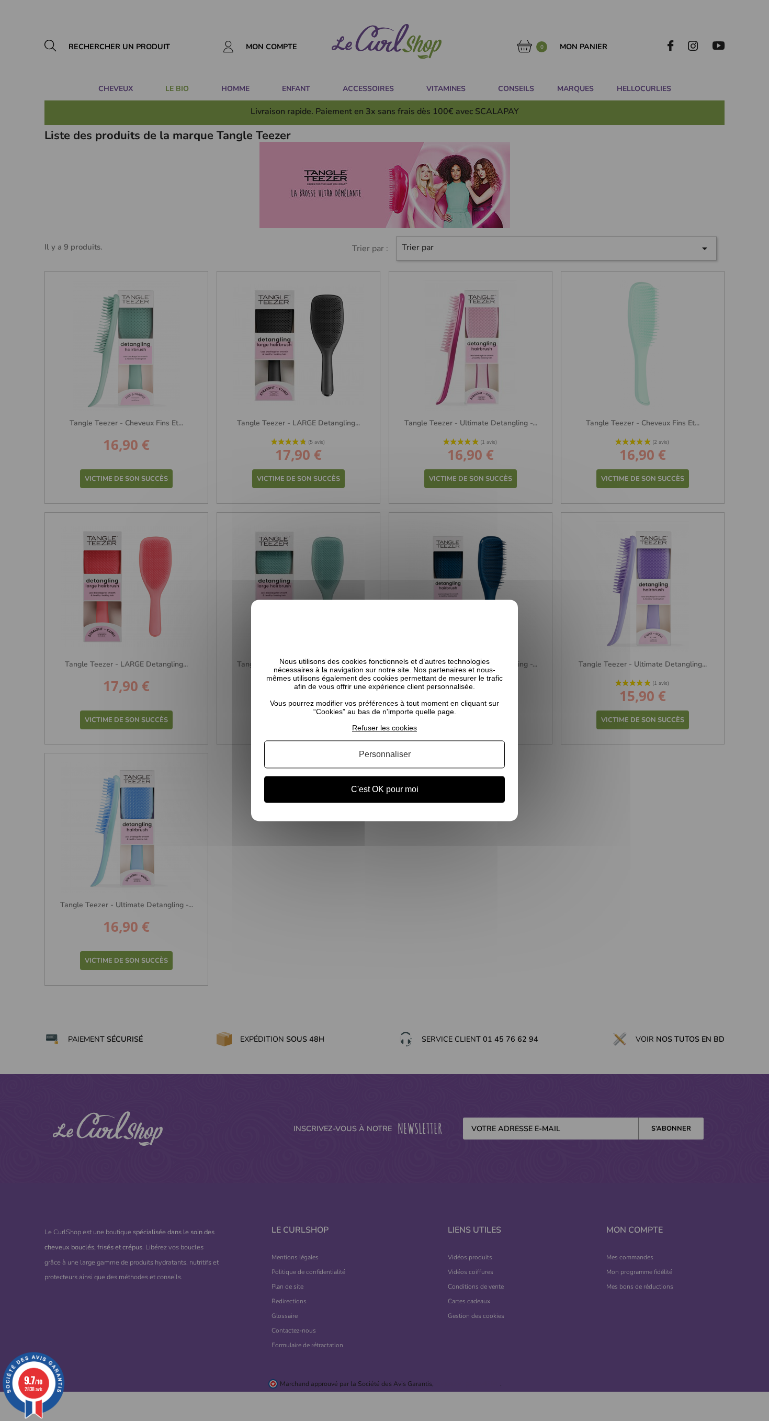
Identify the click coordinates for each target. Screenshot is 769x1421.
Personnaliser (385, 754)
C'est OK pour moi (385, 789)
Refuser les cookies (384, 728)
